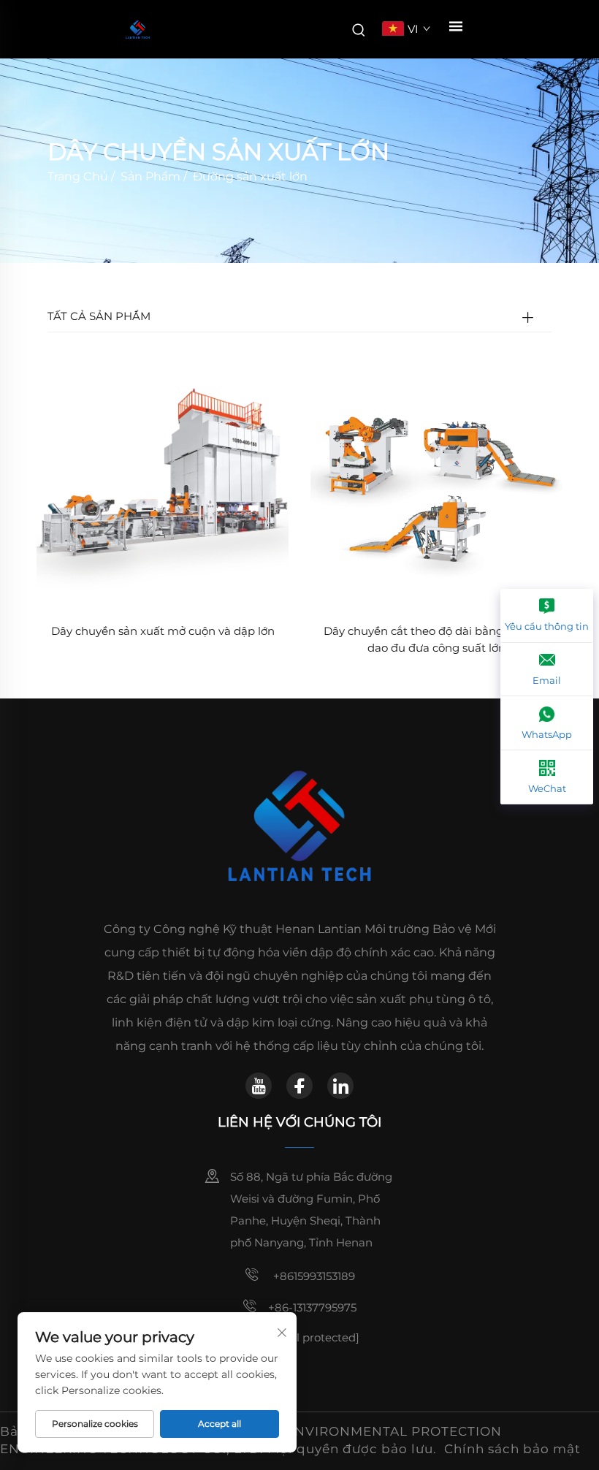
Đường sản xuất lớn (250, 176)
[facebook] (299, 1086)
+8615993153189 (312, 1276)
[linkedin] (340, 1086)
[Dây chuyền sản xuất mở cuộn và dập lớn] (163, 485)
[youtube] (258, 1086)
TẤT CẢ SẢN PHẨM (98, 316)
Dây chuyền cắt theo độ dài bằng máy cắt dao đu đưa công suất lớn (437, 639)
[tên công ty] (137, 29)
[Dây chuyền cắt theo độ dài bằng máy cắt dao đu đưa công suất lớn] (436, 485)
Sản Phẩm (150, 176)
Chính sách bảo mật (512, 1449)
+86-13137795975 (312, 1307)
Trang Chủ (77, 176)
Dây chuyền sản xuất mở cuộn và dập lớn (163, 631)
